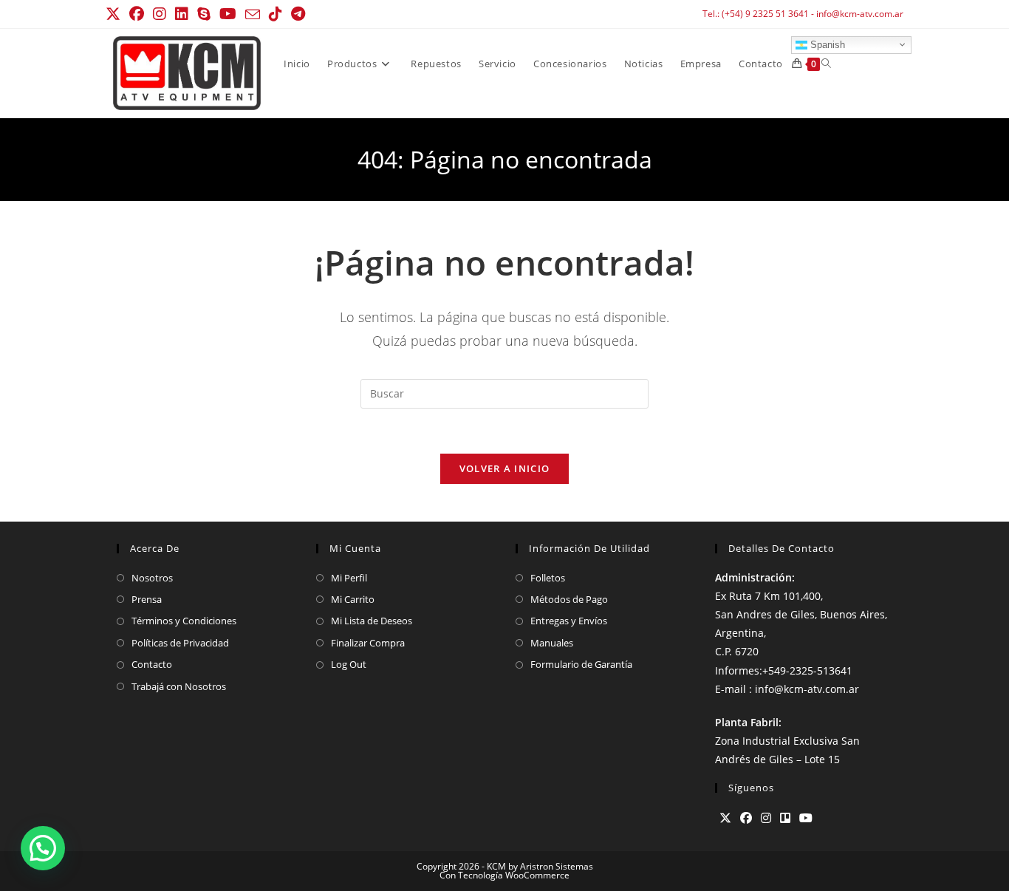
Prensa (146, 599)
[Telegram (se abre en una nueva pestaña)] (298, 14)
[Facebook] (746, 818)
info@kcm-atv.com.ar (859, 13)
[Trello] (785, 818)
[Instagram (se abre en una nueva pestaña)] (159, 14)
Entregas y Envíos (568, 620)
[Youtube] (806, 818)
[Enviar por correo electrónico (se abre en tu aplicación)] (252, 15)
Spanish (826, 44)
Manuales (551, 642)
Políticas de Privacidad (180, 642)
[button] (43, 848)
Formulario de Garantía (581, 664)
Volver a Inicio (504, 468)
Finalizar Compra (368, 642)
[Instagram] (766, 818)
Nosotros (152, 577)
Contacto (151, 664)
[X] (725, 818)
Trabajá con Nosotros (178, 686)
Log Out (348, 664)
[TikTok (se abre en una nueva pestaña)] (275, 14)
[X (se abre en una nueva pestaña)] (115, 14)
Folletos (547, 577)
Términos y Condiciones (183, 620)
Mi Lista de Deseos (371, 620)
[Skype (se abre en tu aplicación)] (204, 14)
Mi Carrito (352, 599)
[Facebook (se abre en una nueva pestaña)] (136, 14)
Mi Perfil (349, 577)
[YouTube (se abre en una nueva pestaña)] (228, 14)
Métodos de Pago (569, 599)
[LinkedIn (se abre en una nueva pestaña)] (182, 14)
